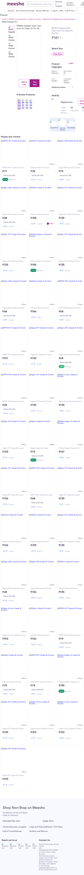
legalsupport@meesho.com (48, 867)
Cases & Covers (34, 19)
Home (4, 19)
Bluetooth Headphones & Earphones (59, 19)
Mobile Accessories (17, 19)
